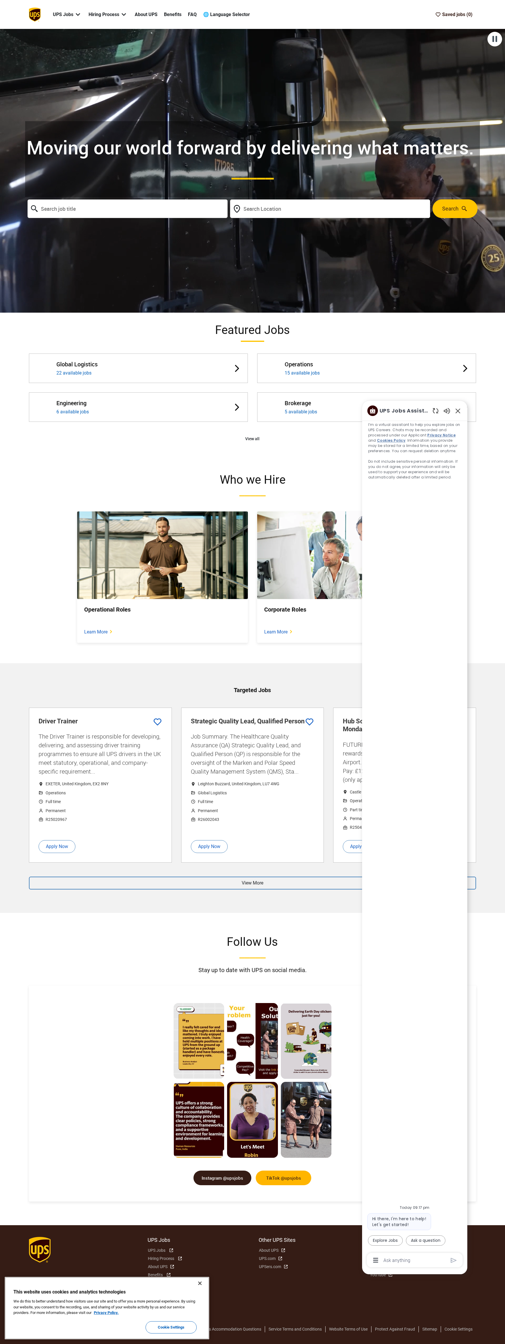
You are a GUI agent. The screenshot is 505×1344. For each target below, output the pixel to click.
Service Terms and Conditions (295, 1329)
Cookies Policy (391, 440)
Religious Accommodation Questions (228, 1329)
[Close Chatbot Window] (458, 411)
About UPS (146, 14)
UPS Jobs (156, 1250)
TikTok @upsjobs (283, 1178)
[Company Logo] (35, 14)
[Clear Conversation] (435, 411)
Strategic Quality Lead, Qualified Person (248, 721)
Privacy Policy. (106, 1312)
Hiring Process (161, 1258)
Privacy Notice (442, 435)
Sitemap (429, 1329)
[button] (252, 439)
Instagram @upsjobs (222, 1178)
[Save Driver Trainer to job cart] (157, 722)
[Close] (199, 1283)
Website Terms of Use (348, 1329)
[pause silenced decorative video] (494, 39)
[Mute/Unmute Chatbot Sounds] (446, 410)
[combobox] (127, 208)
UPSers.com (270, 1267)
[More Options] (375, 1260)
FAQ (192, 14)
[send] (453, 1260)
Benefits (172, 14)
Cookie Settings (459, 1329)
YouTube (378, 1275)
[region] (414, 835)
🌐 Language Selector (226, 14)
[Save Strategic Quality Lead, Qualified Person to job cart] (309, 722)
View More (252, 883)
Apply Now (57, 846)
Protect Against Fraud (395, 1329)
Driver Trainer (58, 721)
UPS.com (267, 1258)
